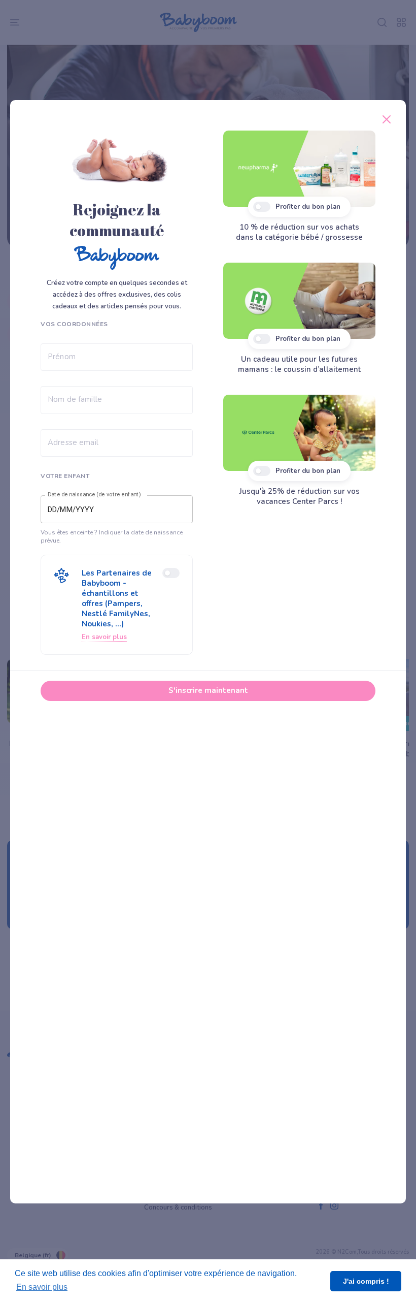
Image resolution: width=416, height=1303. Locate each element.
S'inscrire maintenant (208, 690)
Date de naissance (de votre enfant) (94, 494)
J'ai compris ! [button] (366, 1281)
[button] (117, 605)
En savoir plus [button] (41, 1287)
